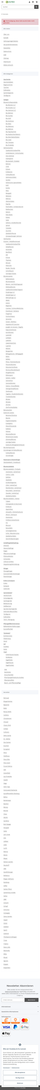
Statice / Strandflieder (12, 386)
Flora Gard (7, 763)
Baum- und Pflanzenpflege (12, 683)
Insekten (6, 646)
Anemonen (9, 517)
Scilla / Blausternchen (12, 533)
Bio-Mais (8, 124)
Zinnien (8, 404)
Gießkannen (7, 606)
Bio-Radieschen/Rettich (13, 134)
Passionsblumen (11, 364)
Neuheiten (7, 672)
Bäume (8, 418)
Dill (7, 255)
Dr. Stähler (7, 739)
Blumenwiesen (10, 281)
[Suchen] (36, 7)
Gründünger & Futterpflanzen (13, 450)
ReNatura (6, 875)
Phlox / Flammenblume (13, 362)
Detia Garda (7, 735)
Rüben (8, 217)
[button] (29, 2)
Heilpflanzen (10, 247)
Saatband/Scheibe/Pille (13, 150)
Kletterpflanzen (10, 287)
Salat (7, 220)
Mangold (8, 193)
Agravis (6, 961)
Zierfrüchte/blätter (11, 407)
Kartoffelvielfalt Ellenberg (11, 793)
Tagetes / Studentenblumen (14, 394)
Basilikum (9, 252)
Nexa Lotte (7, 947)
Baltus (5, 797)
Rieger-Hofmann (9, 879)
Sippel (5, 920)
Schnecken (7, 559)
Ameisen (6, 545)
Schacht (6, 903)
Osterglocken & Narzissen (14, 504)
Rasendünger (8, 576)
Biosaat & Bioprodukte (10, 102)
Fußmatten (7, 90)
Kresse (8, 257)
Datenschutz (15, 1067)
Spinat (8, 225)
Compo (6, 729)
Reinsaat (6, 698)
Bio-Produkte (10, 145)
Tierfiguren (7, 95)
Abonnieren (31, 1000)
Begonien (9, 305)
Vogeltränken (10, 665)
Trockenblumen (11, 396)
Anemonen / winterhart (13, 472)
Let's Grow (7, 834)
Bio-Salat (8, 140)
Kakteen (8, 429)
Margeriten (9, 351)
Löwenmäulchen (11, 343)
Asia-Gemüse (10, 156)
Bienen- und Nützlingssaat (14, 284)
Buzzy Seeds (7, 711)
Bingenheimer (8, 701)
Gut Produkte (8, 776)
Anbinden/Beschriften (10, 611)
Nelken (8, 359)
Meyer (5, 858)
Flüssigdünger (8, 571)
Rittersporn (9, 375)
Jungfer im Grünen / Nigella (14, 327)
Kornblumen (10, 332)
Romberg (6, 882)
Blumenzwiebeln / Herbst (11, 498)
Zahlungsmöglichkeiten (11, 41)
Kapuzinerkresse (11, 330)
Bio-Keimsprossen (9, 447)
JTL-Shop (23, 1087)
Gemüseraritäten (11, 177)
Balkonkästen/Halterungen (12, 626)
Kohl (7, 185)
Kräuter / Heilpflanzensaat (12, 241)
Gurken (8, 180)
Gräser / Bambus (11, 322)
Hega (5, 783)
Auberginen (9, 158)
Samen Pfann (8, 889)
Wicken (8, 399)
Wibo (5, 954)
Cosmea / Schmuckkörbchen (14, 308)
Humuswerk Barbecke (10, 790)
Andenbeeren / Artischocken (15, 153)
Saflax (5, 886)
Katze (5, 649)
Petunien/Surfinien (11, 367)
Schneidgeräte (8, 598)
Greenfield (7, 773)
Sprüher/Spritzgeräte (10, 609)
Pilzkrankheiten (8, 556)
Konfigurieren (20, 1078)
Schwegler (7, 913)
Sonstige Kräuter (11, 273)
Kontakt (6, 38)
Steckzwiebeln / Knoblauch (12, 462)
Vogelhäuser (9, 662)
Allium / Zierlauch (11, 514)
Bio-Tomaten (10, 142)
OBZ (5, 868)
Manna (6, 851)
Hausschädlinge (8, 548)
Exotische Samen (9, 413)
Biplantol (6, 705)
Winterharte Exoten (12, 437)
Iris (7, 523)
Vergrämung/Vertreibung (11, 564)
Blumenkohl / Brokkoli (12, 161)
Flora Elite (7, 759)
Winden (8, 402)
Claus (5, 814)
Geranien (9, 319)
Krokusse (8, 506)
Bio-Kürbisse (10, 121)
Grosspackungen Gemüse (14, 236)
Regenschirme (8, 85)
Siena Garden (8, 916)
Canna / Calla (10, 474)
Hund (5, 641)
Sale (5, 669)
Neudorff (6, 865)
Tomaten (8, 228)
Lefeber (6, 841)
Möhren (8, 198)
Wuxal (5, 957)
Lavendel (8, 335)
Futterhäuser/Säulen (12, 654)
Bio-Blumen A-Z (10, 105)
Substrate (7, 588)
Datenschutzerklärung (12, 991)
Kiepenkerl (7, 967)
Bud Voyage (7, 824)
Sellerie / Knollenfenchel (13, 223)
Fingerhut (9, 314)
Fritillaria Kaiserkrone (12, 520)
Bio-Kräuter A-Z (10, 108)
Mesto (5, 855)
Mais (7, 190)
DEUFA (6, 817)
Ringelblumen (10, 372)
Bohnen (8, 164)
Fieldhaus (7, 756)
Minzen (8, 263)
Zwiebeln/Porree (11, 233)
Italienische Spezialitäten (13, 182)
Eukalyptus (9, 423)
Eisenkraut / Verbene (12, 311)
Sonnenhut (9, 380)
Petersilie (9, 265)
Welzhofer (7, 950)
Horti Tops (7, 787)
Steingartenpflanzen (12, 388)
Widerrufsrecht (8, 65)
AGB (5, 55)
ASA (5, 838)
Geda (5, 831)
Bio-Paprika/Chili (11, 132)
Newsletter (7, 48)
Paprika (8, 204)
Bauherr (6, 804)
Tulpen (8, 501)
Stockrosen (9, 391)
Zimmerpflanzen (11, 439)
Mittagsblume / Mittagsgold (14, 354)
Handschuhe (7, 595)
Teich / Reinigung (9, 619)
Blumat (6, 810)
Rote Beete (9, 215)
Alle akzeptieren (20, 1072)
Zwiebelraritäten (11, 496)
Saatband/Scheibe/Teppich (14, 289)
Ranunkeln (9, 528)
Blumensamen (8, 276)
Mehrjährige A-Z (11, 297)
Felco (5, 752)
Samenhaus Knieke (9, 892)
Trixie (5, 940)
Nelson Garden (8, 862)
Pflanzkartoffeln (9, 680)
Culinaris (6, 732)
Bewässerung (8, 603)
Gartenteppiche (8, 93)
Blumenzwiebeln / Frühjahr (12, 469)
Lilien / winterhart (11, 485)
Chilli (7, 166)
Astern (8, 303)
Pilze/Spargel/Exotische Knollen (14, 677)
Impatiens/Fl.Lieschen (12, 324)
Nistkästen (9, 657)
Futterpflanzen (10, 174)
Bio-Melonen (10, 126)
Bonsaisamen (8, 410)
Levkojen (8, 338)
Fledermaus (7, 638)
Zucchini (8, 231)
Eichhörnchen (8, 636)
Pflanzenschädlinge (10, 553)
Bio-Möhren (9, 129)
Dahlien (8, 477)
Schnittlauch (10, 271)
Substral (6, 933)
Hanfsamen (7, 239)
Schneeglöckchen (11, 531)
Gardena (6, 821)
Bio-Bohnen (9, 113)
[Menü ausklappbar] (2, 1)
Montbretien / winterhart (13, 488)
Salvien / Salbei (10, 378)
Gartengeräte (8, 601)
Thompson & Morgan (10, 937)
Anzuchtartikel (8, 675)
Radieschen (9, 209)
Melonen (8, 196)
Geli (5, 769)
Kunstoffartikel (8, 629)
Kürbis (8, 188)
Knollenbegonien (11, 482)
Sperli (5, 930)
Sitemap (6, 58)
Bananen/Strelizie (11, 415)
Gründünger (9, 455)
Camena (6, 715)
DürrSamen (7, 742)
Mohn (7, 356)
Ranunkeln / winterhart (13, 490)
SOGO (5, 923)
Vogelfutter (9, 660)
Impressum (6, 1067)
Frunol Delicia (8, 766)
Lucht (5, 848)
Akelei (7, 300)
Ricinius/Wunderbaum (13, 370)
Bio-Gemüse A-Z (11, 110)
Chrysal (6, 722)
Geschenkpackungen (12, 539)
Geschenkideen (8, 82)
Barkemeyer (7, 800)
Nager (5, 551)
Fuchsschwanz (10, 316)
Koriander (9, 249)
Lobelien (8, 340)
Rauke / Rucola (10, 268)
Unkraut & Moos (9, 561)
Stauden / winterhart (12, 493)
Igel (5, 644)
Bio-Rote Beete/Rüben (12, 137)
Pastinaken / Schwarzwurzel (14, 207)
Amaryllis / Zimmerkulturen (14, 512)
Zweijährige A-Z (10, 295)
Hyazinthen (9, 509)
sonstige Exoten (11, 442)
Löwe (5, 845)
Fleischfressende (11, 426)
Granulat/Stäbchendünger (12, 574)
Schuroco (6, 909)
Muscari (8, 525)
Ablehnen (20, 1083)
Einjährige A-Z (10, 292)
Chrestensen (7, 718)
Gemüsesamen (8, 148)
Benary (6, 807)
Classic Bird (7, 725)
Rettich (8, 212)
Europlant (7, 749)
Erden (5, 583)
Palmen (8, 431)
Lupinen (8, 346)
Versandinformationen (11, 44)
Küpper (6, 964)
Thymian (8, 260)
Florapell (6, 828)
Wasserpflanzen (11, 434)
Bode (5, 708)
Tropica (6, 944)
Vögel (5, 652)
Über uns (6, 34)
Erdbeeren (9, 172)
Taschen (6, 87)
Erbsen (8, 169)
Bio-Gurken (9, 116)
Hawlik (6, 780)
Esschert (6, 746)
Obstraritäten (10, 201)
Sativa (5, 896)
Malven (8, 348)
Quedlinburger (8, 872)
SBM (5, 899)
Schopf (6, 906)
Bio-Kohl (8, 118)
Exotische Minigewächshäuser (15, 445)
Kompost (6, 586)
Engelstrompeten (11, 421)
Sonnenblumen (10, 383)
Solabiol (6, 927)
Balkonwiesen (10, 279)
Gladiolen (9, 480)
